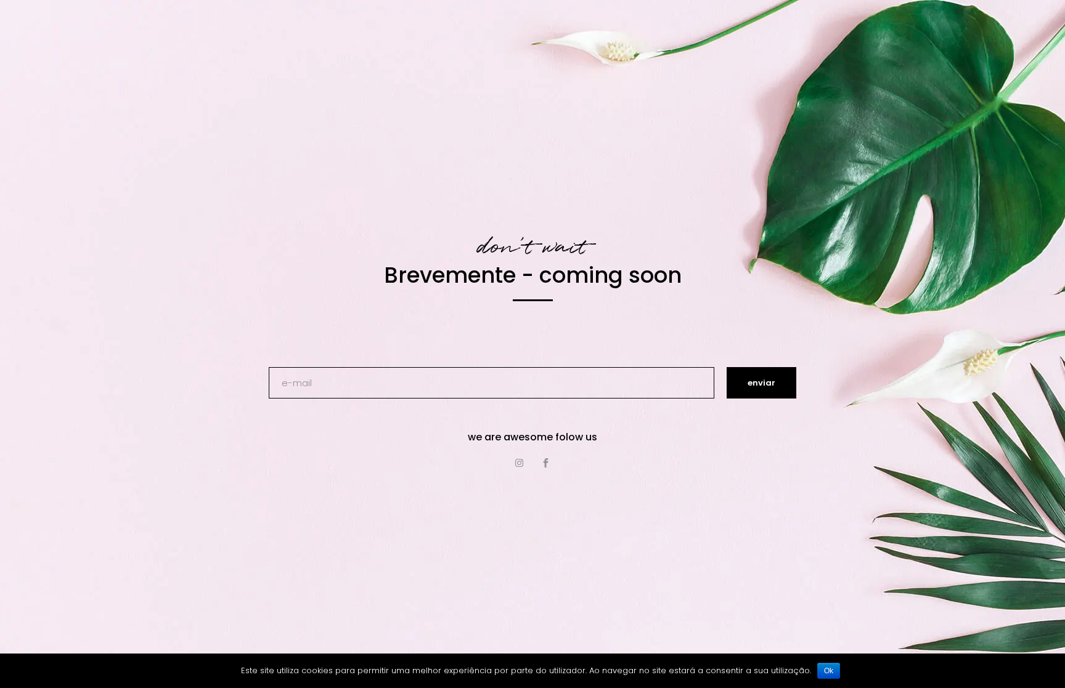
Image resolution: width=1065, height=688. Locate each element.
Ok (828, 670)
